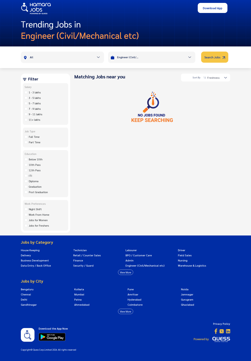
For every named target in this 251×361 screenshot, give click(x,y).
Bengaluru (27, 289)
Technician (80, 250)
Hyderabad (134, 299)
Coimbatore (135, 304)
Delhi (24, 299)
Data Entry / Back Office (36, 265)
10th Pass (35, 164)
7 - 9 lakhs (35, 108)
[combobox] (67, 57)
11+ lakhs (34, 119)
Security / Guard (83, 265)
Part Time (34, 142)
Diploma (33, 181)
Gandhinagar (29, 304)
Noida (185, 289)
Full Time (34, 136)
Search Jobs (212, 57)
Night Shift (35, 209)
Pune (131, 289)
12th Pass (35, 170)
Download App (212, 8)
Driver (181, 250)
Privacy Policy (221, 323)
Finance (78, 260)
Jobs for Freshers (39, 225)
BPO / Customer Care (139, 255)
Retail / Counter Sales (87, 255)
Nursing (182, 260)
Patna (78, 299)
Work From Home (39, 214)
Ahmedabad (81, 304)
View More (125, 272)
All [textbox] (31, 57)
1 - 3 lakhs (35, 92)
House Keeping (30, 250)
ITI (30, 175)
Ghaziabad (187, 304)
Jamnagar (187, 294)
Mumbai (79, 294)
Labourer (131, 250)
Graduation (35, 186)
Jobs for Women (38, 220)
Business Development (35, 260)
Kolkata (79, 289)
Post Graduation (38, 192)
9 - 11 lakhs (35, 114)
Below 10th (36, 159)
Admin (130, 260)
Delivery (26, 255)
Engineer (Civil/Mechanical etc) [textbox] (128, 57)
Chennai (26, 294)
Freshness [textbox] (213, 77)
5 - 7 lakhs (35, 103)
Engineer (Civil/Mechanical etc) (145, 265)
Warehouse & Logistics (192, 265)
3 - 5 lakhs (35, 98)
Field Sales (185, 255)
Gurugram (187, 299)
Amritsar (133, 294)
